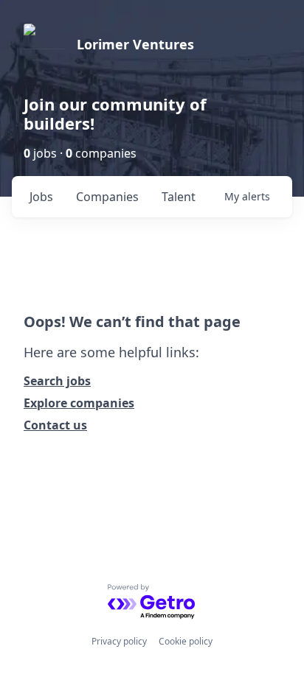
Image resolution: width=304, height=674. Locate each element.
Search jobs (57, 381)
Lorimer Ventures (135, 44)
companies (107, 197)
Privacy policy (119, 641)
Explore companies (79, 403)
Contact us (55, 425)
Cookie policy (186, 641)
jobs (41, 197)
